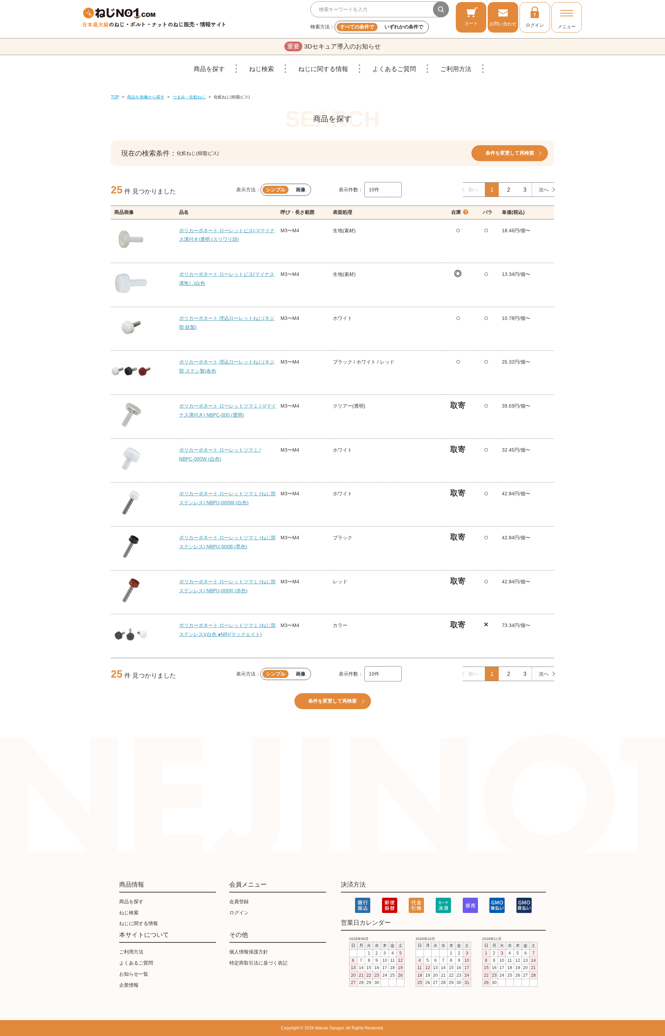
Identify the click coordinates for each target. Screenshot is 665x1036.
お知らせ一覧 (133, 974)
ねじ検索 (261, 69)
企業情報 (129, 985)
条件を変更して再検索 (510, 153)
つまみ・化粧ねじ (189, 97)
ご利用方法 (455, 69)
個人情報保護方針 (248, 952)
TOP (115, 97)
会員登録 (239, 901)
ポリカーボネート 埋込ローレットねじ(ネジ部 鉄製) (226, 322)
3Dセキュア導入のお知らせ (334, 46)
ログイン (535, 25)
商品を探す (209, 69)
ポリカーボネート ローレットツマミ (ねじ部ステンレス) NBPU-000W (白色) (227, 498)
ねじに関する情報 (323, 69)
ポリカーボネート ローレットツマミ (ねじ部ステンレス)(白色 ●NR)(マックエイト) (227, 630)
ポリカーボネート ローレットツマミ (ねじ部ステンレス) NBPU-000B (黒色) (227, 542)
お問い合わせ (502, 23)
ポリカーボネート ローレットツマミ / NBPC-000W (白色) (220, 454)
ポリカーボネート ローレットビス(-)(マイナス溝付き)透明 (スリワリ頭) (227, 235)
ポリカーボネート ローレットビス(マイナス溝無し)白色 (226, 278)
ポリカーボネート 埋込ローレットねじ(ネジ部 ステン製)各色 (226, 366)
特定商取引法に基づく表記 (258, 963)
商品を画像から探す (146, 97)
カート (471, 23)
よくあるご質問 (394, 69)
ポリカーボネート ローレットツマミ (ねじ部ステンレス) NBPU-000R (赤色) (227, 586)
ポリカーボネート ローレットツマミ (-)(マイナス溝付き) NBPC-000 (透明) (227, 410)
